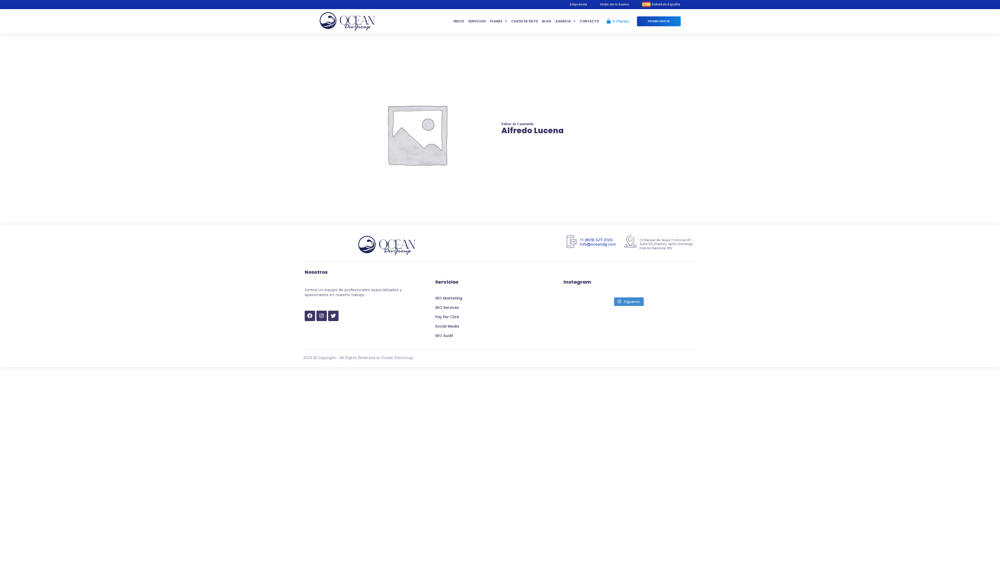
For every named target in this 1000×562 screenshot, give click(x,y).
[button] (659, 21)
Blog (546, 21)
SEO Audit (444, 335)
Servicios (477, 21)
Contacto (589, 21)
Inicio (458, 21)
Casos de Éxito (524, 21)
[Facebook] (310, 316)
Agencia (563, 21)
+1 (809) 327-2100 (596, 240)
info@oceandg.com (598, 244)
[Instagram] (321, 316)
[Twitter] (333, 316)
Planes (496, 21)
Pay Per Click (447, 317)
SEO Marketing (448, 298)
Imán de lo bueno (614, 4)
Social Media (447, 326)
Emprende (578, 4)
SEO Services (447, 307)
